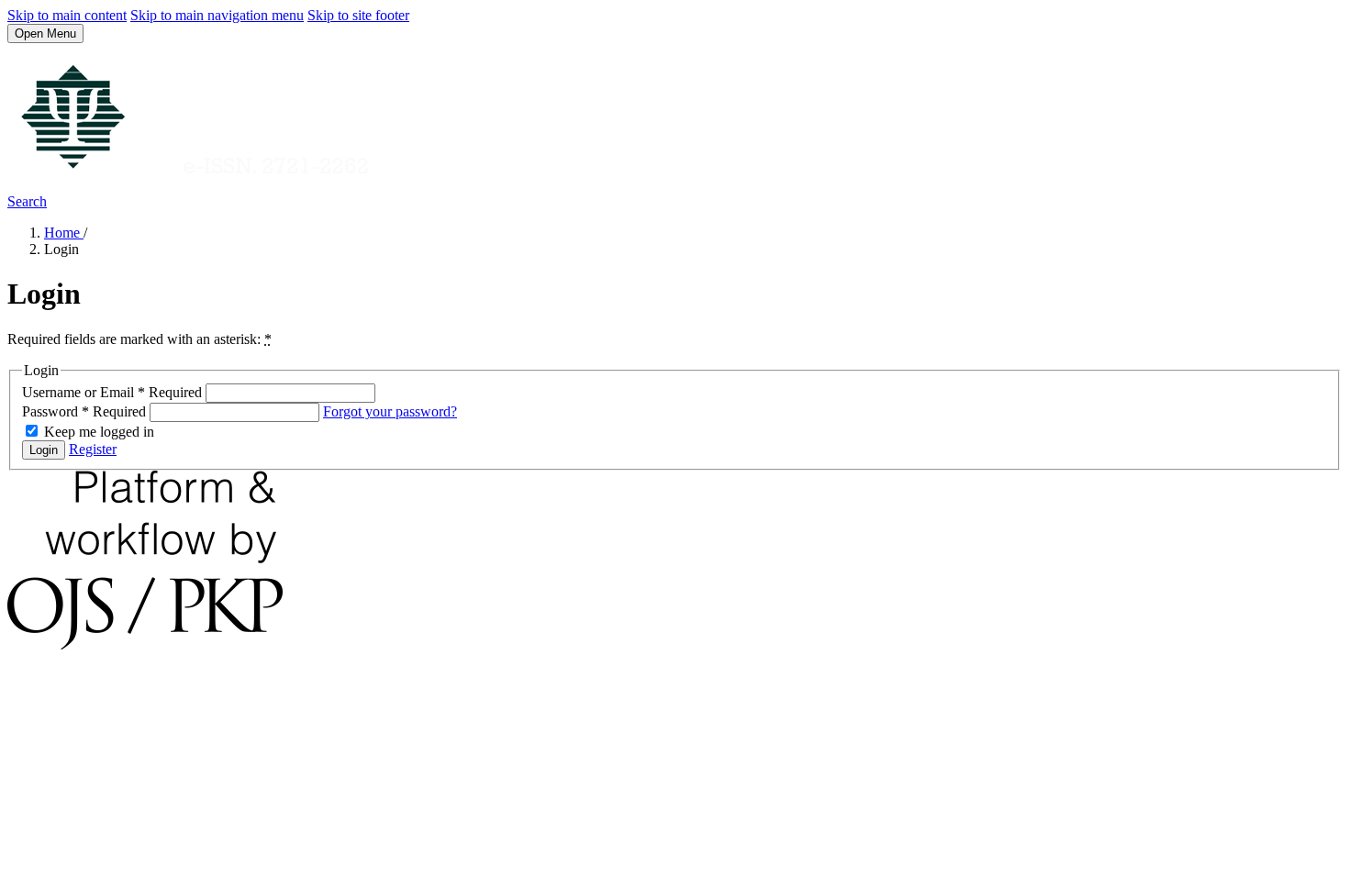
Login (43, 450)
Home (64, 232)
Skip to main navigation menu (217, 15)
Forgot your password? (390, 411)
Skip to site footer (358, 15)
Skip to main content (67, 15)
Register (93, 449)
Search (27, 201)
